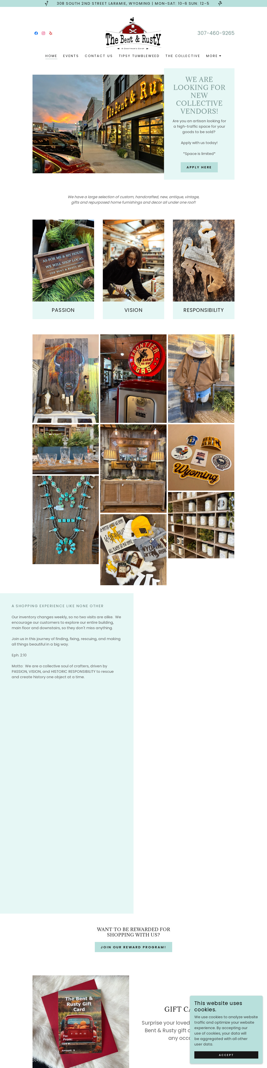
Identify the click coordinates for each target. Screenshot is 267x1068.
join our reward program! (133, 947)
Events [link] (71, 56)
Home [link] (51, 56)
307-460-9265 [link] (215, 33)
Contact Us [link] (99, 56)
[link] (36, 33)
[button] (213, 56)
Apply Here (199, 167)
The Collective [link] (182, 56)
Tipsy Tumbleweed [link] (139, 56)
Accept (226, 1055)
